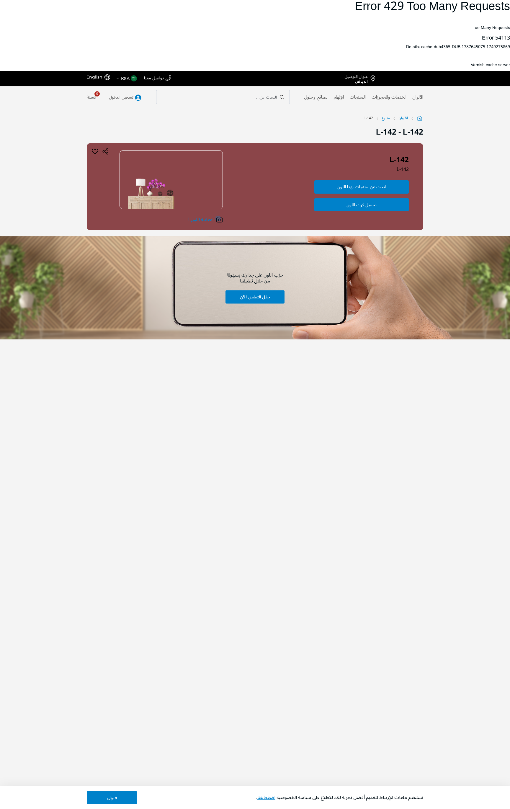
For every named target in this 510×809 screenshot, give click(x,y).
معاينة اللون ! (200, 220)
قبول (112, 798)
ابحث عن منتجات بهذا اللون (361, 187)
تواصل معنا (154, 78)
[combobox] (223, 97)
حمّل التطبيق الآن (255, 296)
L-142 (403, 169)
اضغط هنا (266, 797)
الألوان (417, 97)
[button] (126, 78)
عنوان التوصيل (356, 78)
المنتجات (358, 97)
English (94, 77)
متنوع (386, 118)
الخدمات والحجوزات (389, 97)
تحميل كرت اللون (361, 205)
